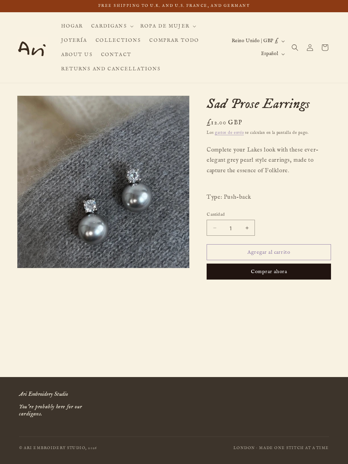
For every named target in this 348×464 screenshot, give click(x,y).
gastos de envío (229, 132)
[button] (111, 26)
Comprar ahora (269, 271)
